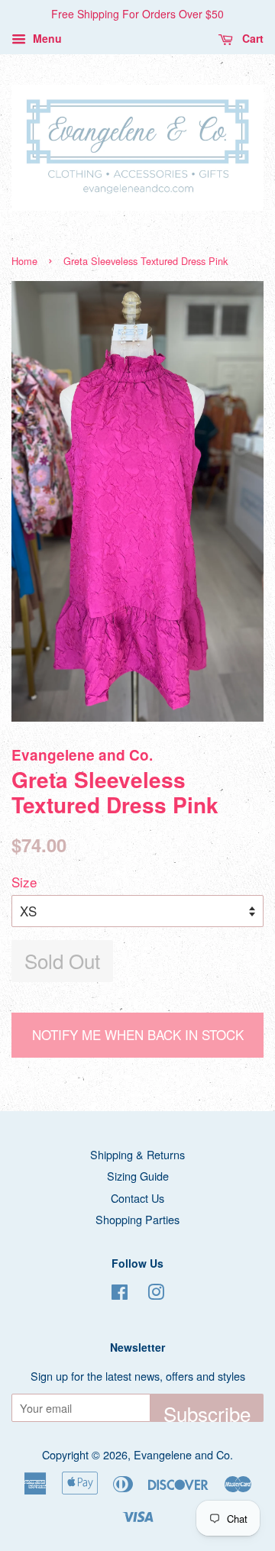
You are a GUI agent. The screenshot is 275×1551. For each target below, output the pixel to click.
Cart (251, 38)
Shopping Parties (137, 1219)
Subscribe (207, 1410)
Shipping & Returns (137, 1154)
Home (24, 261)
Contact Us (137, 1198)
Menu (46, 38)
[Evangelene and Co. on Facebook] (119, 1294)
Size (24, 881)
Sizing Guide (138, 1176)
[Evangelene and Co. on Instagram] (155, 1294)
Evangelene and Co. (183, 1454)
